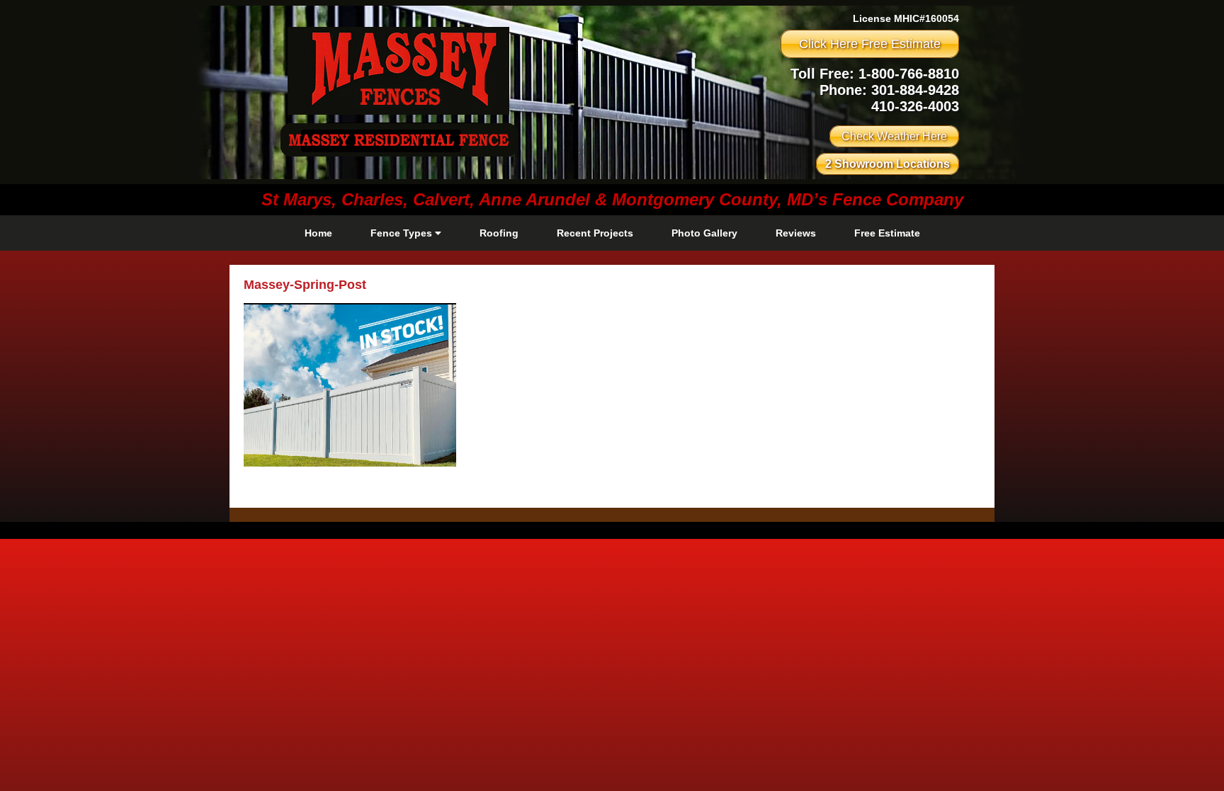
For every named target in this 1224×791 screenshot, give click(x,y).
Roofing (499, 233)
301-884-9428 (915, 90)
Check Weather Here (894, 136)
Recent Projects (595, 233)
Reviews (796, 233)
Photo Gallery (704, 233)
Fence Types (402, 233)
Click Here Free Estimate (869, 44)
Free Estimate (887, 233)
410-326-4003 (915, 106)
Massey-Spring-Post (305, 285)
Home (318, 233)
